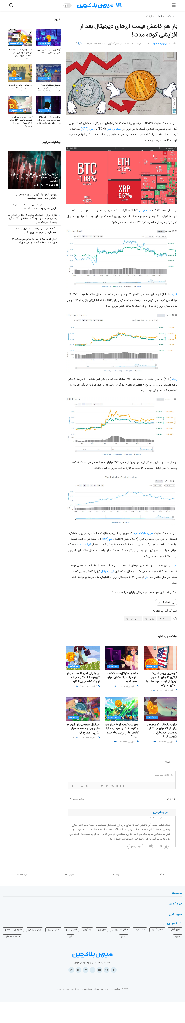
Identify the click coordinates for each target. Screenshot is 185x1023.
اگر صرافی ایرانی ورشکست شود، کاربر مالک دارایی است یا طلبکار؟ (20, 88)
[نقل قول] (102, 786)
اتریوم (174, 294)
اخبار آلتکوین (148, 16)
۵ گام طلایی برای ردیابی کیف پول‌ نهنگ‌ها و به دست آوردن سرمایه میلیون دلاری (33, 230)
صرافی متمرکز (15, 78)
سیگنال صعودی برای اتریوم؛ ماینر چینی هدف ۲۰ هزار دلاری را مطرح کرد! (83, 728)
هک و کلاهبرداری (12, 936)
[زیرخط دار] (82, 786)
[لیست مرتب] (92, 786)
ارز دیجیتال (107, 571)
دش (175, 565)
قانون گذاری (175, 929)
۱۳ (152, 741)
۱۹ (113, 686)
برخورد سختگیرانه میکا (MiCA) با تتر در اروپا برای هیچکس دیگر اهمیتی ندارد (49, 88)
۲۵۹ (34, 185)
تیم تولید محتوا (160, 44)
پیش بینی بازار (133, 619)
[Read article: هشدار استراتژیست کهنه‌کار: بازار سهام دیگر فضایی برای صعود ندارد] (122, 658)
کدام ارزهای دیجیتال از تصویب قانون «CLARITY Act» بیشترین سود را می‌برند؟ (21, 121)
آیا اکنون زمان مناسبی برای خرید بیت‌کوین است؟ (49, 51)
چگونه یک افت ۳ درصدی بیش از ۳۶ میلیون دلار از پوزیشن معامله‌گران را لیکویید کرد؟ (162, 730)
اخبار (160, 16)
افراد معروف (140, 929)
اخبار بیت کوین (114, 717)
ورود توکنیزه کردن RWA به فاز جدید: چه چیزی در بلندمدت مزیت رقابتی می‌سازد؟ (20, 54)
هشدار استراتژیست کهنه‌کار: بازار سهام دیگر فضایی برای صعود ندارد (122, 677)
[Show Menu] (174, 5)
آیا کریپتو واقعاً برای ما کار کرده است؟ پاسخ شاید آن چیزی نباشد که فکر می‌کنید (49, 120)
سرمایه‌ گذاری (157, 929)
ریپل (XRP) (88, 129)
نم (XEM (106, 539)
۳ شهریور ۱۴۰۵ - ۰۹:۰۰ (127, 741)
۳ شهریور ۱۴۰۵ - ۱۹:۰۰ (166, 741)
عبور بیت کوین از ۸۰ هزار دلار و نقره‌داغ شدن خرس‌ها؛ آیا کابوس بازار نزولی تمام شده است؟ (121, 730)
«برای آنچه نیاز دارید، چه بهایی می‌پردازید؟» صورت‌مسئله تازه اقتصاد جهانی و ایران (34, 241)
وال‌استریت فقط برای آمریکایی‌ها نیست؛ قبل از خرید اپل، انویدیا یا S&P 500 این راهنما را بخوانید (34, 177)
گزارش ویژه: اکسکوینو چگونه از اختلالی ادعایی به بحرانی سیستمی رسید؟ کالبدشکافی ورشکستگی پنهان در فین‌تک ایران (32, 218)
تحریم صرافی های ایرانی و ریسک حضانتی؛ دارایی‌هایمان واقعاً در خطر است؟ (35, 206)
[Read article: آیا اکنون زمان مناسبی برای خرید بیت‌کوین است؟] (48, 37)
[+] (122, 785)
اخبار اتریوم (73, 717)
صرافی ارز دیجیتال (120, 929)
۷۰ (112, 741)
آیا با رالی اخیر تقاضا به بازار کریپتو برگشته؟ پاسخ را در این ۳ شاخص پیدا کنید (83, 677)
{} (117, 785)
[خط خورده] (87, 786)
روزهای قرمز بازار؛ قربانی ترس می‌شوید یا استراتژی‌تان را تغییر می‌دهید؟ (36, 196)
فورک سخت (84, 544)
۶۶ (74, 686)
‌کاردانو (123, 936)
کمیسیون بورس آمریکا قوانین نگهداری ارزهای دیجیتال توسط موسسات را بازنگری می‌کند (161, 679)
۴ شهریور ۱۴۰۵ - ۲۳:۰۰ (166, 690)
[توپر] (71, 786)
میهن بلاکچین (171, 16)
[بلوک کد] (107, 786)
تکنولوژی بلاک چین (13, 929)
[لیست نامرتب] (97, 786)
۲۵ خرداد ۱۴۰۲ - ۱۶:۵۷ (134, 44)
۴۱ (74, 737)
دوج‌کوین (102, 929)
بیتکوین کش (114, 129)
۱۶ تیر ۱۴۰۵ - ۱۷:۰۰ (48, 185)
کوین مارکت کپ (143, 533)
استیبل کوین (71, 929)
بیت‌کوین (87, 929)
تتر (147, 577)
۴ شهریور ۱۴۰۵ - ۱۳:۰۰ (127, 686)
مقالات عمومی (44, 43)
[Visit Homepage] (99, 5)
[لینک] (112, 786)
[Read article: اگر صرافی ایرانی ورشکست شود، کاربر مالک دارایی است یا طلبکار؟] (20, 73)
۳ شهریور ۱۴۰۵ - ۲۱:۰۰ (89, 686)
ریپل (174, 379)
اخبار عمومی (151, 666)
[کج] (76, 786)
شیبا (70, 936)
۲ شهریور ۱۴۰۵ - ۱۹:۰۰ (89, 737)
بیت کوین (145, 210)
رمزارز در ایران (53, 929)
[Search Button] (11, 5)
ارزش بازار (149, 619)
